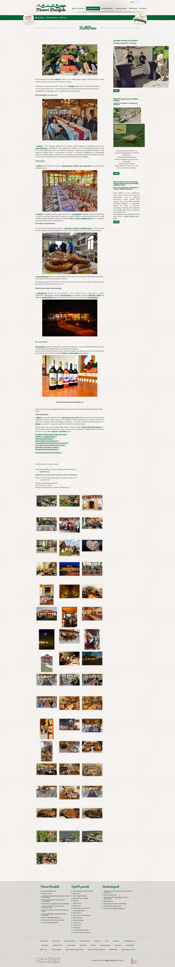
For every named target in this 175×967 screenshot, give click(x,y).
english (138, 2)
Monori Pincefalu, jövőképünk (96, 949)
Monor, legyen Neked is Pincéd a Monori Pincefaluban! (53, 900)
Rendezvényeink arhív (110, 895)
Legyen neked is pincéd (128, 949)
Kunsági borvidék (105, 945)
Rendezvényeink (121, 8)
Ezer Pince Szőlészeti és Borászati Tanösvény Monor (55, 910)
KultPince (75, 901)
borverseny (83, 945)
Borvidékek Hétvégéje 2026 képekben (125, 41)
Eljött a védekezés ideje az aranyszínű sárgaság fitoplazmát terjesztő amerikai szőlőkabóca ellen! (126, 183)
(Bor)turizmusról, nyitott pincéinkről (83, 891)
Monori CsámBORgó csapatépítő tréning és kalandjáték (54, 914)
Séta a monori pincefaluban (50, 922)
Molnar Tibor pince (78, 920)
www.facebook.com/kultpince (54, 475)
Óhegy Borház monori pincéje (81, 908)
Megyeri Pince (77, 906)
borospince (118, 945)
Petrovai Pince (77, 913)
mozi (106, 941)
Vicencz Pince (77, 923)
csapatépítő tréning (129, 941)
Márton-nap (43, 949)
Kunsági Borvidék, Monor (49, 891)
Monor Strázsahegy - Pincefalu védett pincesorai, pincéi (53, 906)
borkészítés (44, 945)
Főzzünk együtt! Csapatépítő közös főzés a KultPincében (116, 898)
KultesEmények (108, 901)
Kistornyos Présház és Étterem (82, 932)
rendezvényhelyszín (69, 941)
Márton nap (97, 941)
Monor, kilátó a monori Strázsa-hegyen (53, 920)
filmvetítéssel (49, 295)
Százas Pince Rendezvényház (81, 915)
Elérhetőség (133, 8)
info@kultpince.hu (44, 471)
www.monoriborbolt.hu (70, 475)
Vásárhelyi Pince (78, 918)
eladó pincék (43, 941)
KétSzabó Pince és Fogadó (81, 898)
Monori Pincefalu (47, 893)
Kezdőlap (40, 18)
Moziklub (93, 945)
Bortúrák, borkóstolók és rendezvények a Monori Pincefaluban (56, 896)
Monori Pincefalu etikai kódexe (74, 949)
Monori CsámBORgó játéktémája (51, 917)
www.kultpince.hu (40, 475)
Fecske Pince (77, 925)
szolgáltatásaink (52, 95)
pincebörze (116, 941)
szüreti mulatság (56, 949)
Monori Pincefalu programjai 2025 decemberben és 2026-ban (118, 891)
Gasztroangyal (71, 945)
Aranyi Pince (76, 893)
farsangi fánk (130, 945)
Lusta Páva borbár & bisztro (81, 930)
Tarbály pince (77, 927)
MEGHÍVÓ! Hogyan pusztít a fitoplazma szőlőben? (125, 100)
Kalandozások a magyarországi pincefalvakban (55, 903)
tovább (116, 91)
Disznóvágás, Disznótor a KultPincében (115, 903)
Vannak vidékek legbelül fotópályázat (114, 908)
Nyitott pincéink (51, 18)
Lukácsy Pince (77, 903)
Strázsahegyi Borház (79, 910)
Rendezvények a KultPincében (112, 906)
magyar (132, 2)
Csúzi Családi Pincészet (80, 896)
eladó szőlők (55, 941)
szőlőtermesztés (57, 945)
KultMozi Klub (113, 949)
